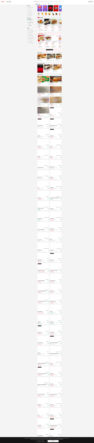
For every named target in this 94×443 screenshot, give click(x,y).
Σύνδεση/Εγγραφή (91, 1)
